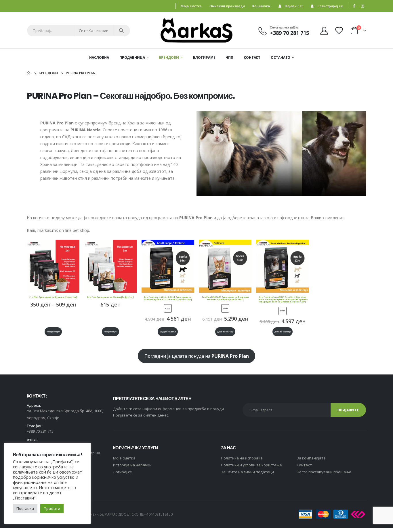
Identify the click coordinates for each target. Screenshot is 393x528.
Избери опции (53, 331)
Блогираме (204, 57)
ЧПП (229, 57)
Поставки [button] (25, 508)
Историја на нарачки (132, 465)
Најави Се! (294, 6)
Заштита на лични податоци (247, 471)
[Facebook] (354, 6)
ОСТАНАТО (280, 57)
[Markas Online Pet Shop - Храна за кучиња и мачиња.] (196, 30)
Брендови (169, 57)
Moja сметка (124, 458)
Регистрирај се (330, 6)
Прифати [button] (52, 508)
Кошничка (261, 6)
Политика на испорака (242, 458)
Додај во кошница (168, 331)
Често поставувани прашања (324, 471)
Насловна (99, 57)
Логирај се (122, 471)
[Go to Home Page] (29, 73)
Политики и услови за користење (251, 465)
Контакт (252, 57)
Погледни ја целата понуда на (196, 356)
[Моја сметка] (324, 30)
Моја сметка (191, 6)
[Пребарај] (121, 30)
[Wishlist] (339, 30)
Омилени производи (227, 6)
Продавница (132, 57)
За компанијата (311, 458)
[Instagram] (362, 6)
